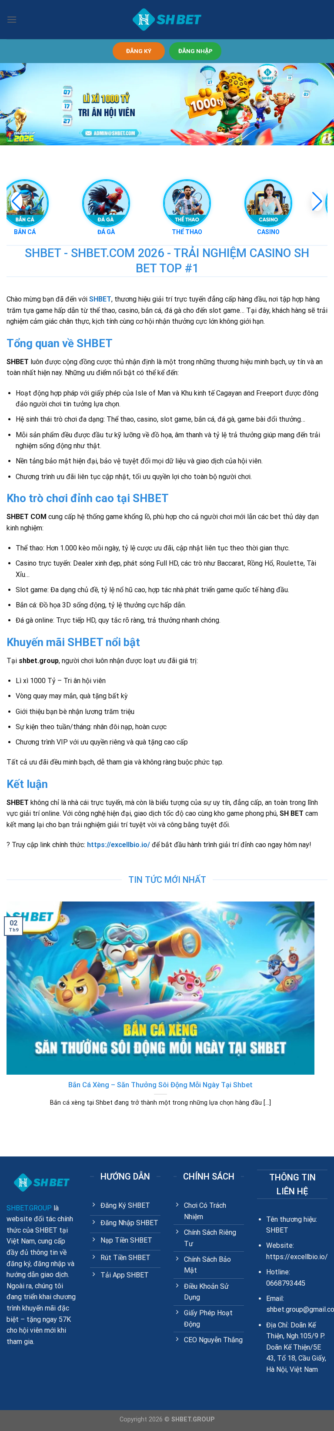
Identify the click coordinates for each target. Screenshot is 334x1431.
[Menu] (12, 19)
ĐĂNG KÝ (138, 50)
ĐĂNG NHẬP (195, 50)
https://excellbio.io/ (118, 845)
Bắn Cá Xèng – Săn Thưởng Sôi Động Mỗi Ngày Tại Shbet (160, 1085)
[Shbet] (167, 19)
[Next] (316, 1015)
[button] (317, 201)
